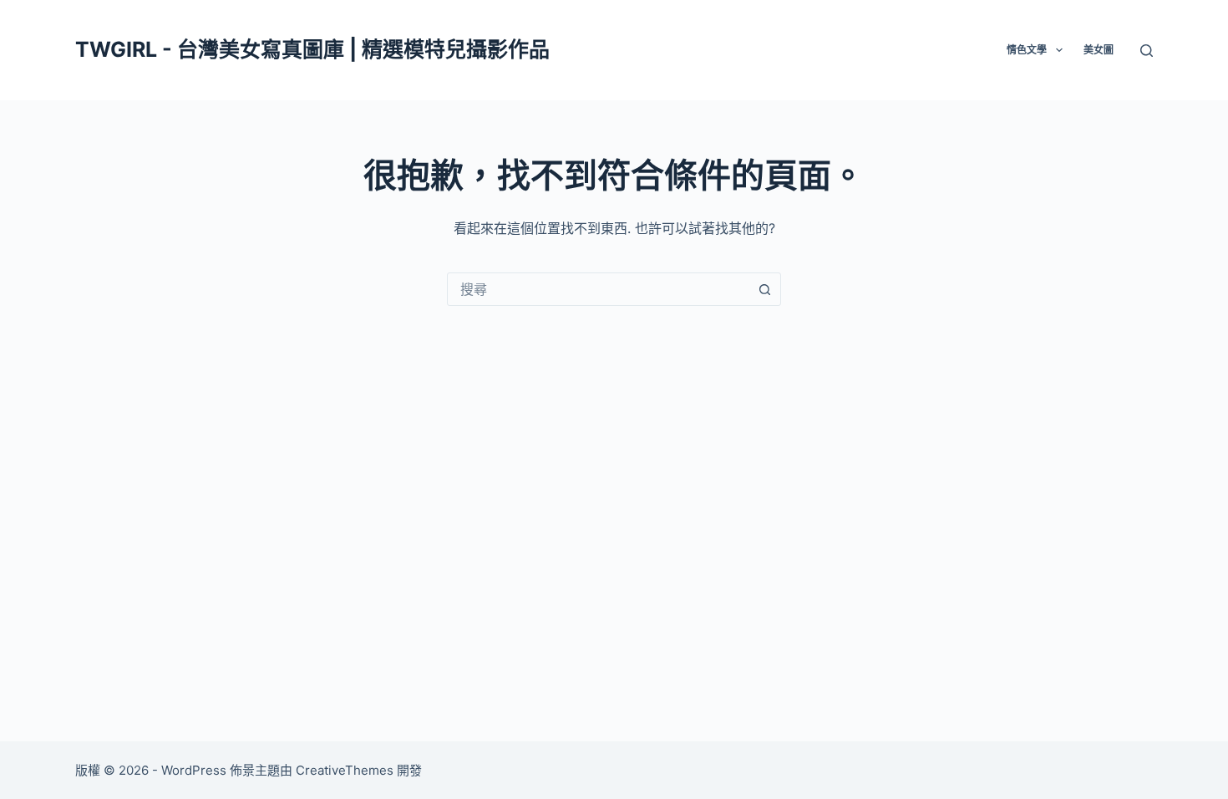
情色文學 (1027, 49)
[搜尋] (1146, 50)
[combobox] (598, 289)
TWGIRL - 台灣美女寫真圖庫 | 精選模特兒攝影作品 (312, 49)
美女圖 (1098, 49)
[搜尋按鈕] (764, 289)
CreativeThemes (344, 770)
